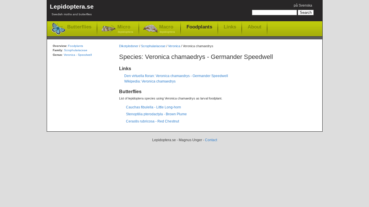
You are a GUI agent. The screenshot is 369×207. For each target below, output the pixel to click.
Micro (125, 28)
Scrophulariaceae (153, 46)
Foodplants (199, 26)
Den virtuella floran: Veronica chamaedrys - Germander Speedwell (176, 76)
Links (230, 26)
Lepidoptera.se (72, 9)
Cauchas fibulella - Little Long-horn (153, 107)
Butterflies (79, 27)
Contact (211, 140)
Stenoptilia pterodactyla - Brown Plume (156, 114)
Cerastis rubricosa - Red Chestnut (152, 121)
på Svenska (303, 5)
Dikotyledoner (128, 46)
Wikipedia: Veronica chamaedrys (150, 81)
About (254, 26)
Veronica (174, 46)
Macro (167, 28)
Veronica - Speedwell (78, 54)
